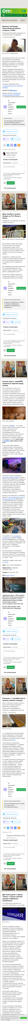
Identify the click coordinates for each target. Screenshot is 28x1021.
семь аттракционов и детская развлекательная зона (13, 498)
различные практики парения (10, 477)
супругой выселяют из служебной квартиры (12, 86)
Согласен (23, 1018)
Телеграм (17, 139)
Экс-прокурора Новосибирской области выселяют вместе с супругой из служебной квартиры (14, 122)
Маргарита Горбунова (13, 835)
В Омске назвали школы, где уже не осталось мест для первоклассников (14, 805)
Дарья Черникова (11, 153)
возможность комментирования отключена (11, 94)
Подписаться (21, 107)
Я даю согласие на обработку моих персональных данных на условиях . (14, 174)
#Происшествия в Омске (9, 37)
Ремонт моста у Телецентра (9, 20)
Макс (7, 139)
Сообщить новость (11, 131)
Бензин (23, 20)
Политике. (8, 1019)
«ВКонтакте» (13, 90)
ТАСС (14, 740)
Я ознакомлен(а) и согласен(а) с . (12, 178)
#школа (5, 712)
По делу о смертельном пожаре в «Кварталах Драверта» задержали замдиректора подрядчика (14, 304)
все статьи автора (10, 157)
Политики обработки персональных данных (11, 175)
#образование (12, 712)
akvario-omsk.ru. (10, 575)
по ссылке (5, 562)
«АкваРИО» (11, 425)
